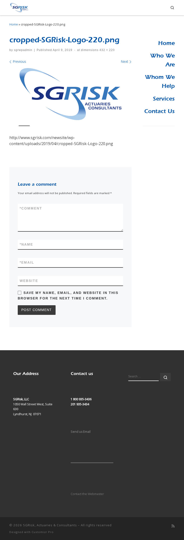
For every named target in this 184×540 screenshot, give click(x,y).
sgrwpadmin (23, 50)
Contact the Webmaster (87, 494)
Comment (31, 208)
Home (13, 24)
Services (164, 98)
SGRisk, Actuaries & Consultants (50, 525)
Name (26, 244)
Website (29, 281)
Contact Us (159, 111)
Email (27, 262)
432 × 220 (106, 50)
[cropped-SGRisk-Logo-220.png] (70, 94)
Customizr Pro (43, 532)
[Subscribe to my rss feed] (173, 526)
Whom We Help (160, 81)
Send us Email (81, 432)
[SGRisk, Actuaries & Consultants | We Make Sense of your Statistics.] (19, 7)
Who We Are (162, 60)
